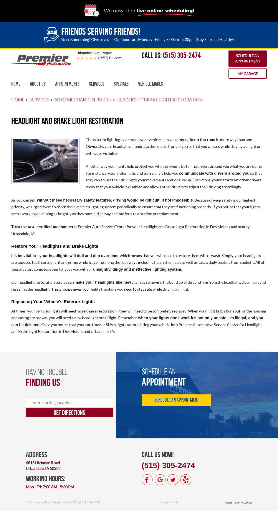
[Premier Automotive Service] (41, 64)
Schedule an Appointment (247, 58)
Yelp (185, 479)
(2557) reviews (110, 58)
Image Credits (170, 502)
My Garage (248, 74)
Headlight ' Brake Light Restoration (159, 100)
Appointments (67, 84)
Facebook (147, 479)
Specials (121, 84)
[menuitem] (15, 84)
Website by (238, 502)
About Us (38, 84)
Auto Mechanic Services (83, 100)
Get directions (69, 412)
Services (96, 84)
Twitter (173, 479)
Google (160, 479)
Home (15, 84)
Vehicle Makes (150, 84)
